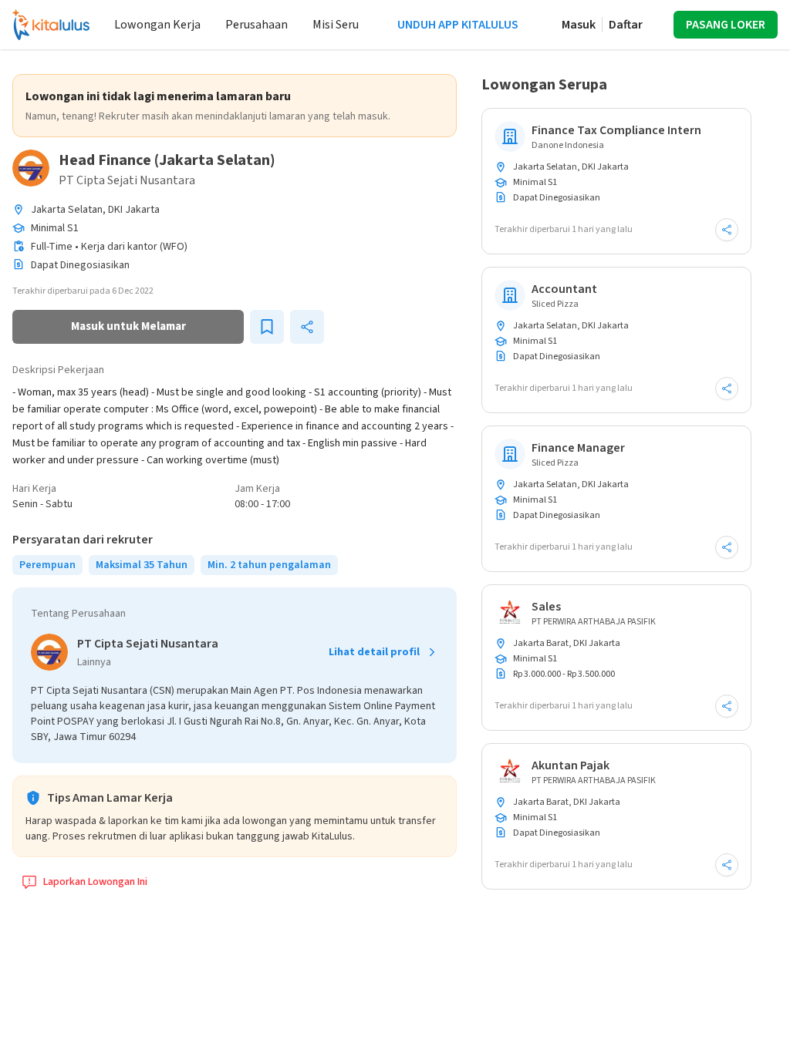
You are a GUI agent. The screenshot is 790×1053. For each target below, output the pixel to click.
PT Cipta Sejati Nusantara (127, 180)
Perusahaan (256, 24)
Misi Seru (335, 24)
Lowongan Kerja (157, 24)
